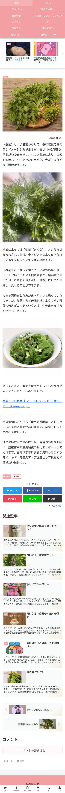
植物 (8, 476)
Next (62, 53)
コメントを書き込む (32, 750)
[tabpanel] (18, 53)
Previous (2, 53)
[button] (52, 498)
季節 (18, 476)
